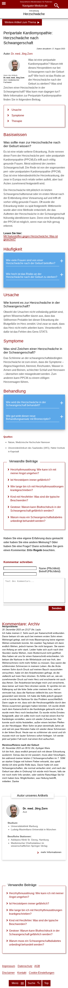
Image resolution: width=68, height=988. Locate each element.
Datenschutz (25, 966)
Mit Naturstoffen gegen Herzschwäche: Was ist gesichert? (30, 238)
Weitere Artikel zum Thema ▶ (22, 22)
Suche (32, 983)
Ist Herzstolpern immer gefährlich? (30, 479)
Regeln (37, 550)
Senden (57, 608)
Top (46, 983)
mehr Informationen (51, 852)
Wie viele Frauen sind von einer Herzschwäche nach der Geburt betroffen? (30, 262)
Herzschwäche (34, 14)
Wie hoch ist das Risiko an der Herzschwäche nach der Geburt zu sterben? (31, 275)
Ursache (16, 109)
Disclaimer (8, 972)
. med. (22, 53)
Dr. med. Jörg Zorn (35, 808)
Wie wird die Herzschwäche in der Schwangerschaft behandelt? (26, 404)
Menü (15, 983)
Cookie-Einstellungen (41, 972)
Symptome (18, 115)
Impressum (8, 966)
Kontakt (21, 972)
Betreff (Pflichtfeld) (49, 571)
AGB (37, 966)
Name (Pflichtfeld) (49, 568)
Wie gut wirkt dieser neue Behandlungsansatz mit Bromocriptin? (28, 417)
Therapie (17, 121)
